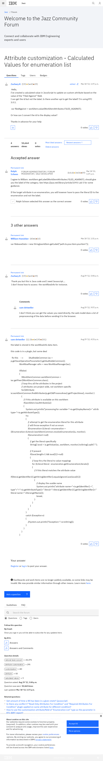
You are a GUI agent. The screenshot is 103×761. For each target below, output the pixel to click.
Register (15, 566)
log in (24, 566)
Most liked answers (53, 142)
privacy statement (43, 739)
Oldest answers (52, 147)
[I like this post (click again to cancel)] (91, 127)
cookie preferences (51, 734)
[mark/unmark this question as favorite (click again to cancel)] (13, 127)
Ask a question (13, 594)
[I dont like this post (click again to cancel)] (96, 127)
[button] (101, 716)
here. (88, 583)
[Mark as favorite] (13, 127)
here (51, 747)
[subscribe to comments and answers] (6, 648)
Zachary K (16, 84)
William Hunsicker (20, 238)
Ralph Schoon (14, 173)
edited (73, 84)
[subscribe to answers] (6, 643)
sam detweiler (26, 307)
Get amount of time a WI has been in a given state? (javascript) (37, 700)
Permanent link (17, 168)
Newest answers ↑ (74, 142)
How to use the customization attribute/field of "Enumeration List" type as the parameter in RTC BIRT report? (50, 711)
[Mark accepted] (13, 201)
